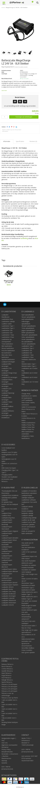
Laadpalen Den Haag (8, 591)
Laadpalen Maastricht (9, 600)
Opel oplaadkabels (28, 315)
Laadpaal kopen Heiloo (9, 569)
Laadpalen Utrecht (8, 605)
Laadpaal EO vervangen (9, 377)
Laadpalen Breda (7, 589)
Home (3, 7)
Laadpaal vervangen (8, 362)
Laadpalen (5, 315)
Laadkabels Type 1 (28, 346)
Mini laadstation (7, 346)
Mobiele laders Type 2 (29, 366)
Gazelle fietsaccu (7, 671)
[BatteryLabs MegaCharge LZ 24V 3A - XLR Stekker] (21, 30)
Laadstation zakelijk (8, 321)
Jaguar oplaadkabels (28, 330)
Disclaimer (5, 747)
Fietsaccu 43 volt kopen (9, 691)
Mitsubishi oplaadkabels (29, 335)
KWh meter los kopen (9, 468)
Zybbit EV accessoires (29, 407)
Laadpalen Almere (8, 587)
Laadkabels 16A (27, 350)
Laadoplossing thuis (8, 518)
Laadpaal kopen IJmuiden (10, 538)
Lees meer (4, 90)
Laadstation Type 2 (8, 328)
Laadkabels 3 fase (28, 357)
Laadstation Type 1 (8, 326)
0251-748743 (6, 767)
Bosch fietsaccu (7, 666)
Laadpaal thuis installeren (10, 495)
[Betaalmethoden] (4, 779)
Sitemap (4, 761)
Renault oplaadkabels (29, 326)
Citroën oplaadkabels (28, 344)
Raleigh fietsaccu (7, 680)
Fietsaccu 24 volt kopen (9, 684)
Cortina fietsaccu (7, 669)
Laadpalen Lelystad (8, 598)
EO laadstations (27, 398)
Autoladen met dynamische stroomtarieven (27, 643)
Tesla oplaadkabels (28, 328)
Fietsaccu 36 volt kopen (9, 689)
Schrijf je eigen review (21, 67)
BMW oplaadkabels (28, 333)
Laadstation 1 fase (8, 335)
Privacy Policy (6, 749)
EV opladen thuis (7, 502)
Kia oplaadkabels (27, 342)
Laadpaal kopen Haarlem (10, 585)
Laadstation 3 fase (8, 337)
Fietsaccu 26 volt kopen (9, 687)
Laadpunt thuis (6, 513)
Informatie (9, 289)
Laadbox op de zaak (28, 520)
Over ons (5, 743)
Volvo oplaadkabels (28, 337)
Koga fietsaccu (6, 675)
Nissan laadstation (8, 348)
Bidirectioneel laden (28, 639)
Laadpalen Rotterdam (9, 603)
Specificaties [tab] (20, 141)
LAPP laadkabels (27, 400)
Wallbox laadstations (28, 423)
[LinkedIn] (5, 304)
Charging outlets (7, 475)
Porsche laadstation (8, 350)
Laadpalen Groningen (9, 596)
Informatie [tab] (6, 141)
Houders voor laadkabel (9, 477)
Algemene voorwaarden (9, 745)
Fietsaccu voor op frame (10, 698)
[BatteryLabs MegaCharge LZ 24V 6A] (8, 273)
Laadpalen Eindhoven (9, 594)
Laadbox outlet (7, 324)
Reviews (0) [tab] (33, 141)
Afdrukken (5, 131)
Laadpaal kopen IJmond (9, 582)
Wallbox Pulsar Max (28, 427)
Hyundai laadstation (8, 359)
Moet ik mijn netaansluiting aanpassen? (26, 616)
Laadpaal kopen (7, 520)
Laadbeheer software (29, 500)
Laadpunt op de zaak (28, 522)
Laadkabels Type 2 (28, 348)
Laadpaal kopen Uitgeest (10, 531)
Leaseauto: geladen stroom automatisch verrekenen (28, 526)
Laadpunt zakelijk (27, 515)
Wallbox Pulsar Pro (28, 429)
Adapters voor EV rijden (9, 452)
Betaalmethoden (7, 752)
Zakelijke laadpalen (28, 498)
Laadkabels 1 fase (28, 355)
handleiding (24, 238)
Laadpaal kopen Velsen (9, 540)
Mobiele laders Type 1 (29, 364)
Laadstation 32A (7, 333)
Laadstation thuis (7, 319)
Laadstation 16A (7, 330)
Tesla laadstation (7, 344)
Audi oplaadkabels (28, 319)
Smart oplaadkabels (28, 339)
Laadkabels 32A (27, 353)
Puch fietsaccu (6, 678)
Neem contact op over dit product (11, 129)
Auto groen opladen (28, 652)
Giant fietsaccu (6, 673)
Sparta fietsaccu (7, 682)
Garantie (4, 763)
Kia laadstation (6, 353)
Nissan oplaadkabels (28, 317)
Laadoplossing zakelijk (29, 518)
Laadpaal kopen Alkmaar (10, 571)
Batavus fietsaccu (7, 664)
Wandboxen (5, 317)
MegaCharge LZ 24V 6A (9, 282)
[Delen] (7, 127)
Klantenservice (6, 758)
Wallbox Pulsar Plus (28, 425)
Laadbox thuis (6, 515)
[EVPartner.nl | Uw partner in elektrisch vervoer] (16, 2)
